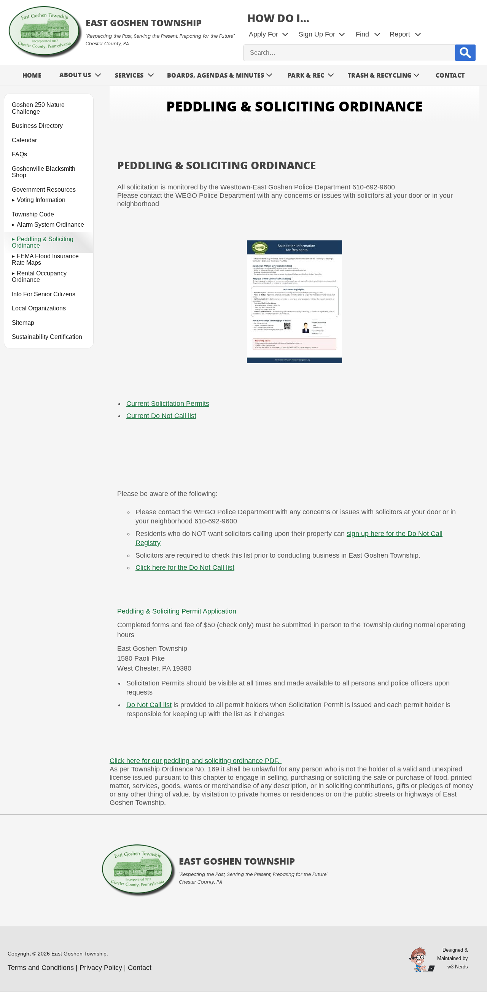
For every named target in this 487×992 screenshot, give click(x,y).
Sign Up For (317, 34)
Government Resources (44, 189)
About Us (75, 74)
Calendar (24, 140)
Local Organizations (39, 308)
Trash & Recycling (380, 75)
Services (129, 75)
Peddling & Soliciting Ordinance (42, 242)
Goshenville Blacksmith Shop (43, 171)
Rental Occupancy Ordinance (39, 276)
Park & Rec (306, 75)
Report (400, 34)
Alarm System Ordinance (50, 224)
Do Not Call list (149, 705)
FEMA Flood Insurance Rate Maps (45, 259)
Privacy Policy (101, 967)
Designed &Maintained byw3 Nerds (452, 958)
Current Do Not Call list (161, 416)
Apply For (263, 34)
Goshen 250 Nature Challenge (38, 108)
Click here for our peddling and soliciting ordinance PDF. (196, 761)
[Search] (465, 53)
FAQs (19, 154)
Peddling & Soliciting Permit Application (176, 611)
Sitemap (23, 322)
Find (362, 34)
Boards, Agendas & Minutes (215, 75)
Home (31, 75)
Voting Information (41, 200)
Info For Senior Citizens (43, 294)
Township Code (33, 214)
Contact (450, 75)
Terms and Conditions (41, 967)
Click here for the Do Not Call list (184, 567)
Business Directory (37, 125)
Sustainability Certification (47, 337)
